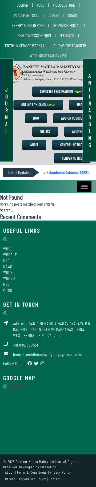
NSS (79, 105)
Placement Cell (26, 15)
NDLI (7, 283)
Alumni (77, 131)
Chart (73, 15)
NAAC (7, 266)
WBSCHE (10, 254)
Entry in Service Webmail (25, 45)
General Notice (71, 145)
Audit (34, 145)
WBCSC (9, 272)
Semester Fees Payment (57, 91)
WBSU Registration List (48, 55)
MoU (36, 118)
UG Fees (53, 15)
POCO (40, 4)
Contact (55, 479)
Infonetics (48, 467)
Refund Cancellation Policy (25, 479)
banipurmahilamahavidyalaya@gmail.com (47, 354)
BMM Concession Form (34, 35)
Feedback (66, 35)
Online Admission (34, 105)
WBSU (8, 248)
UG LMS (45, 131)
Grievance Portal (66, 25)
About (9, 472)
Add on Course (71, 118)
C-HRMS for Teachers (70, 45)
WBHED (9, 278)
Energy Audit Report (27, 25)
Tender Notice (72, 158)
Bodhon (22, 4)
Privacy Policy (60, 472)
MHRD (7, 289)
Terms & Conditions (32, 472)
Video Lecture (64, 4)
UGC (6, 260)
